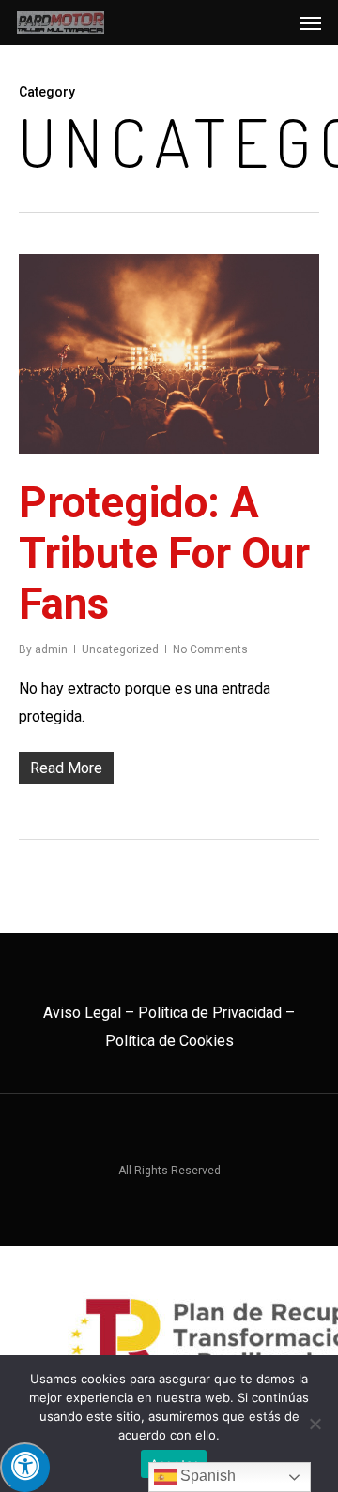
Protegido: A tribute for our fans (164, 553)
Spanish (206, 1476)
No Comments (210, 649)
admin (51, 649)
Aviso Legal (82, 1013)
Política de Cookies (169, 1041)
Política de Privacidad (210, 1013)
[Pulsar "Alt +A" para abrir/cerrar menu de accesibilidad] (25, 1467)
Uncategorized (120, 649)
